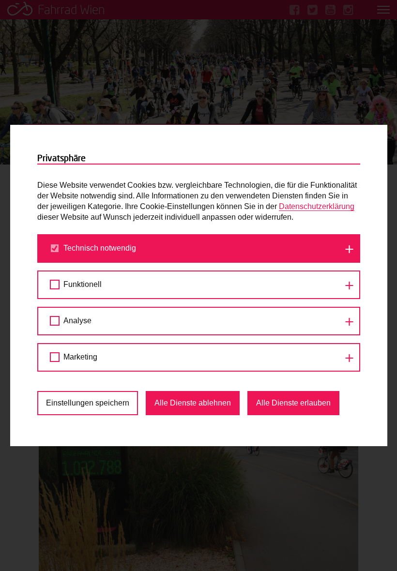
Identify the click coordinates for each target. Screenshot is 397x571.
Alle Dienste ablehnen (192, 403)
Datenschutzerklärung (316, 206)
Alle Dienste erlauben (293, 403)
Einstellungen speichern (87, 403)
